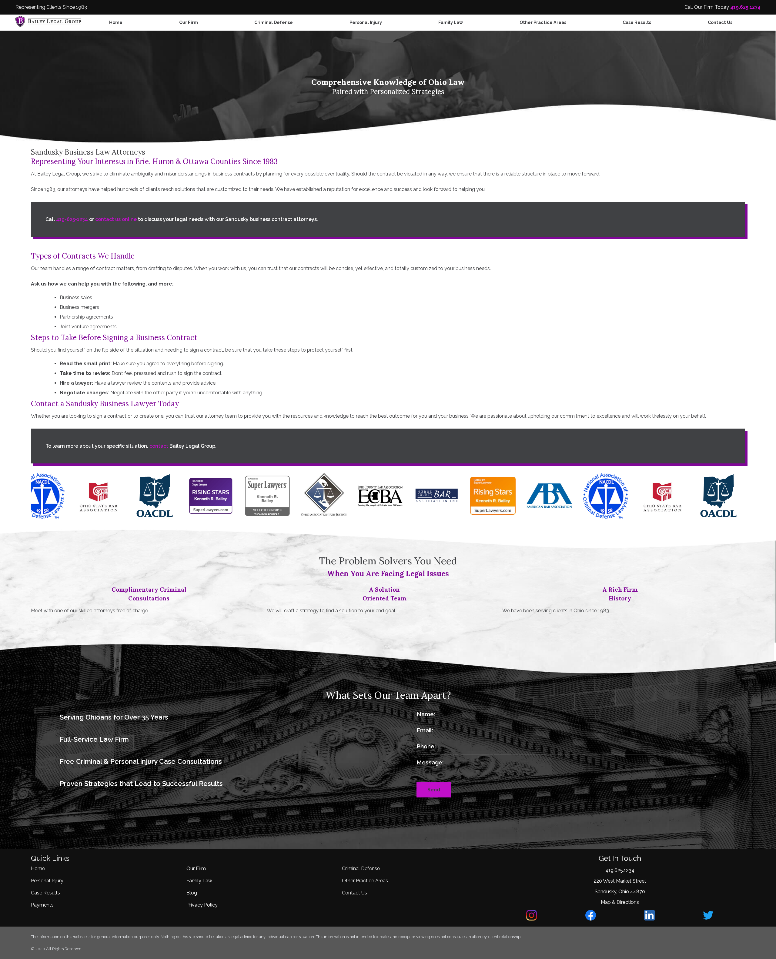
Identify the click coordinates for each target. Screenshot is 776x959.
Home (115, 22)
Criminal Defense (273, 22)
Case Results (637, 22)
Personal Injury (366, 22)
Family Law (450, 22)
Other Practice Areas (543, 22)
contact (158, 446)
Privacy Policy (202, 905)
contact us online (116, 219)
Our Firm (188, 22)
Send (433, 790)
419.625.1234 (745, 7)
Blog (191, 893)
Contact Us (720, 22)
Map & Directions (620, 902)
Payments (42, 905)
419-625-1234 (72, 219)
